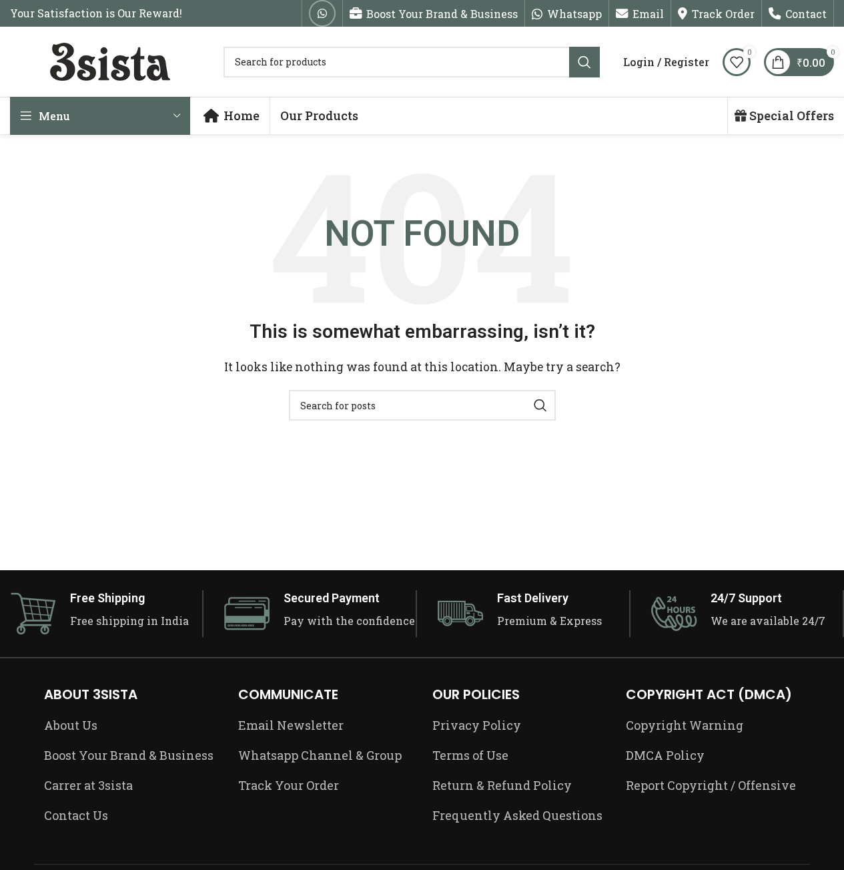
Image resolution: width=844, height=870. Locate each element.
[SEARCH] (584, 62)
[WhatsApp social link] (322, 13)
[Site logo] (110, 60)
